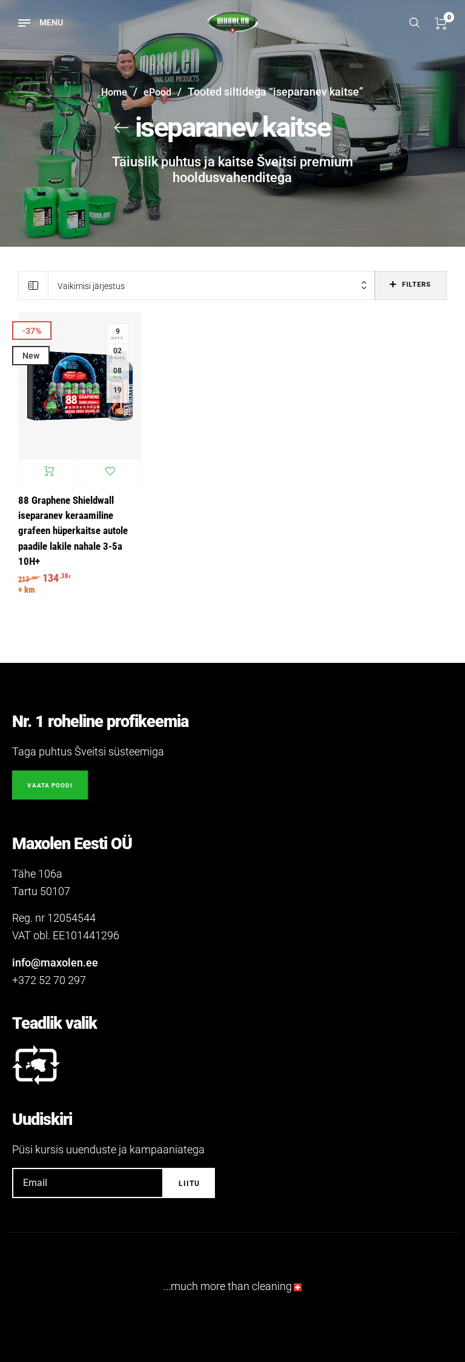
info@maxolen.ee (55, 962)
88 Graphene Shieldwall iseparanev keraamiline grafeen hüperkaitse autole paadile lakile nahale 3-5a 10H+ (73, 531)
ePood (157, 92)
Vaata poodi (50, 785)
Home (114, 92)
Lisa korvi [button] (49, 471)
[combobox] (211, 286)
